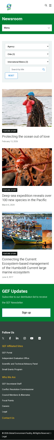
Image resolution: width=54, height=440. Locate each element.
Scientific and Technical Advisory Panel (20, 363)
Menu (7, 28)
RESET (11, 75)
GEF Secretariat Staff (11, 383)
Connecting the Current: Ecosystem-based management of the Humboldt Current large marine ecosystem (25, 266)
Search (46, 5)
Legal (4, 411)
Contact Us (8, 418)
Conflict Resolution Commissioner (18, 389)
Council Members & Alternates (16, 394)
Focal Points (8, 400)
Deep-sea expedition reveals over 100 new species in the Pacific (27, 197)
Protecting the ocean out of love (26, 136)
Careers (5, 406)
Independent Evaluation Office (15, 358)
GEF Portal (7, 352)
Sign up (26, 313)
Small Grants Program (12, 369)
